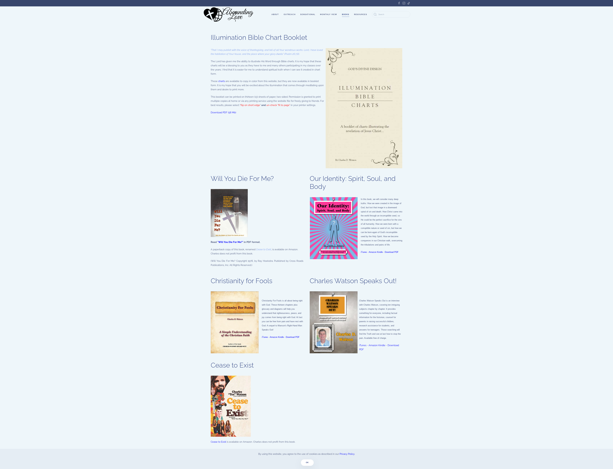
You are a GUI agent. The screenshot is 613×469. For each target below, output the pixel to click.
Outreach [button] (289, 14)
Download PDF (391, 252)
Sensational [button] (307, 14)
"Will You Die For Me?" (230, 242)
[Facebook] (399, 3)
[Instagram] (403, 3)
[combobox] (391, 14)
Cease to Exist (218, 441)
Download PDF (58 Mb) (223, 112)
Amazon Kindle (376, 252)
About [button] (275, 14)
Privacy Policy (347, 454)
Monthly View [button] (328, 14)
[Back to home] (229, 14)
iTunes (364, 252)
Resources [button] (360, 14)
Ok (307, 462)
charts (221, 81)
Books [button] (345, 14)
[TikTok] (408, 3)
